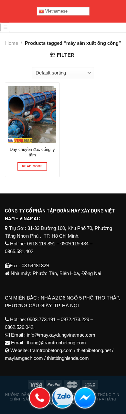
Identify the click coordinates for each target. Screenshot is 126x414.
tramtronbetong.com (51, 350)
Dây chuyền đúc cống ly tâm (32, 152)
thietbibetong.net (94, 350)
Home (11, 43)
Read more (32, 166)
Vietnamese (56, 11)
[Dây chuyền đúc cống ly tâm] (32, 114)
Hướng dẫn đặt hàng (27, 395)
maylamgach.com (24, 358)
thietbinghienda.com (68, 358)
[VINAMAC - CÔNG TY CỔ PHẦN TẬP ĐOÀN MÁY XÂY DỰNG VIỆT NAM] (68, 30)
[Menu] (5, 27)
